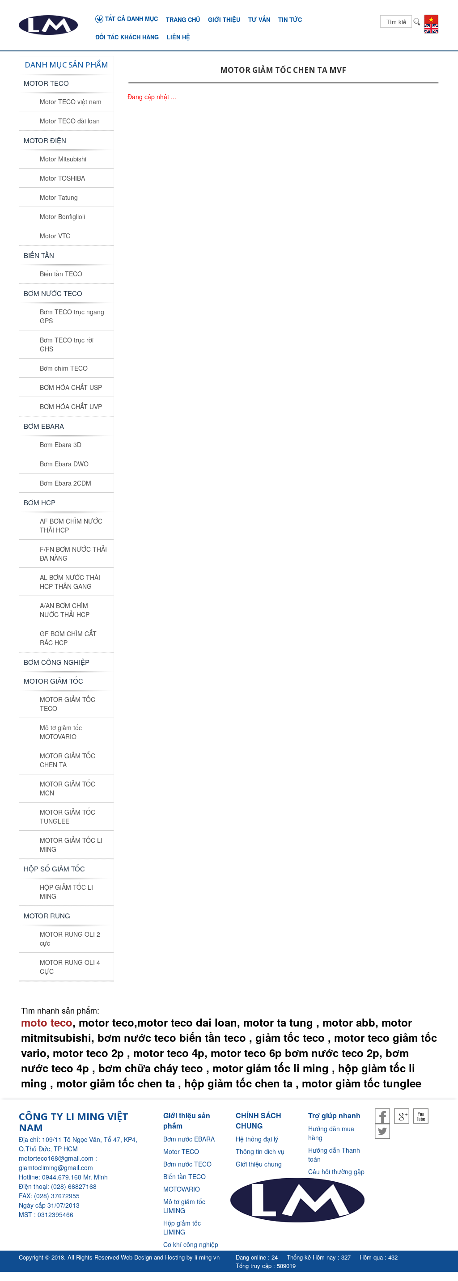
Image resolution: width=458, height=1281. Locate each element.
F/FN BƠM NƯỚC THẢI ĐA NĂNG (73, 553)
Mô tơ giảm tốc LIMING (184, 1206)
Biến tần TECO (61, 273)
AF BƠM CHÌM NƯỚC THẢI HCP (71, 525)
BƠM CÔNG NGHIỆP (56, 662)
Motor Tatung (59, 197)
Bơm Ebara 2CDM (65, 482)
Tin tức (290, 19)
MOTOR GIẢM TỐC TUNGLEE (67, 816)
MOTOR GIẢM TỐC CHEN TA (67, 760)
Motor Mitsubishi (63, 158)
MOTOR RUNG (47, 915)
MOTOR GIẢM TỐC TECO (67, 704)
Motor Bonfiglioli (62, 216)
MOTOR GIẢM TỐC (53, 680)
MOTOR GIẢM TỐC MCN (67, 788)
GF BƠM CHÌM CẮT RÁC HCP (68, 638)
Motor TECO (46, 83)
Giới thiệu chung (259, 1163)
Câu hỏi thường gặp (336, 1171)
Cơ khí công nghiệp (190, 1244)
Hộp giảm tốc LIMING (182, 1227)
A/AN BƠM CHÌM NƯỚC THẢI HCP (64, 610)
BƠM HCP (39, 502)
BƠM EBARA (44, 426)
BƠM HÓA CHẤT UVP (71, 406)
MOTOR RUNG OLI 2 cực (70, 938)
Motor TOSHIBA (62, 177)
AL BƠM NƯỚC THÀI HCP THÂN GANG (70, 582)
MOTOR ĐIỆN (45, 140)
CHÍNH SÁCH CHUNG (258, 1120)
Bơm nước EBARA (189, 1138)
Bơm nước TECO (187, 1163)
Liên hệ (178, 37)
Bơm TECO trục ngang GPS (72, 316)
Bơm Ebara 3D (60, 444)
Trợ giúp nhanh (334, 1115)
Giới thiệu (224, 19)
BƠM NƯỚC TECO (53, 293)
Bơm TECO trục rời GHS (66, 344)
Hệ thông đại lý (257, 1138)
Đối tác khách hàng (127, 37)
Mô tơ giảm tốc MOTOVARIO (61, 732)
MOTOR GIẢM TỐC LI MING (71, 845)
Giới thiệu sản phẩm (186, 1120)
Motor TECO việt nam (71, 101)
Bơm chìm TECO (64, 368)
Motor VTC (55, 235)
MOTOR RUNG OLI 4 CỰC (70, 967)
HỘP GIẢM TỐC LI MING (66, 892)
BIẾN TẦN (39, 255)
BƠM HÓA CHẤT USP (71, 387)
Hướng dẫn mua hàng (331, 1133)
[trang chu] (48, 25)
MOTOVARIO (181, 1188)
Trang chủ (183, 19)
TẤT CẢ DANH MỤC (130, 18)
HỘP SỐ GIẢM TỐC (54, 868)
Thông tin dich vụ (260, 1151)
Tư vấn (259, 19)
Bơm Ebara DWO (64, 463)
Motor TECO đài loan (70, 120)
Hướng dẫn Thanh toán (334, 1154)
